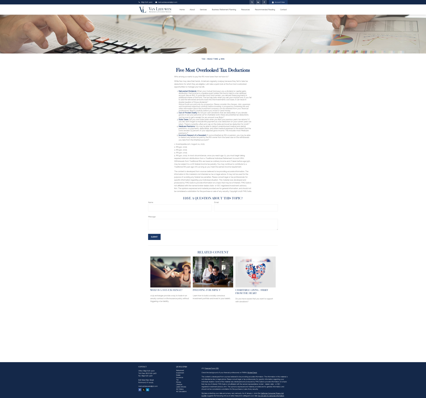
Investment (180, 373)
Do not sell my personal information (271, 396)
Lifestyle (179, 384)
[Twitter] (251, 2)
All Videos (180, 389)
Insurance (179, 377)
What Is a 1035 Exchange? (166, 290)
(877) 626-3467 (151, 373)
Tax (177, 380)
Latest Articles (181, 387)
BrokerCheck (252, 372)
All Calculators (181, 391)
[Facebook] (264, 2)
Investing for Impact (206, 290)
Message (152, 217)
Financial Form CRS (212, 368)
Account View (280, 2)
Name (150, 202)
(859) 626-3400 (146, 2)
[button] (182, 10)
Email (216, 202)
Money (178, 382)
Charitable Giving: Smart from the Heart (251, 291)
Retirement (180, 370)
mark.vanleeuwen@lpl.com (167, 2)
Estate (178, 375)
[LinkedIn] (258, 2)
